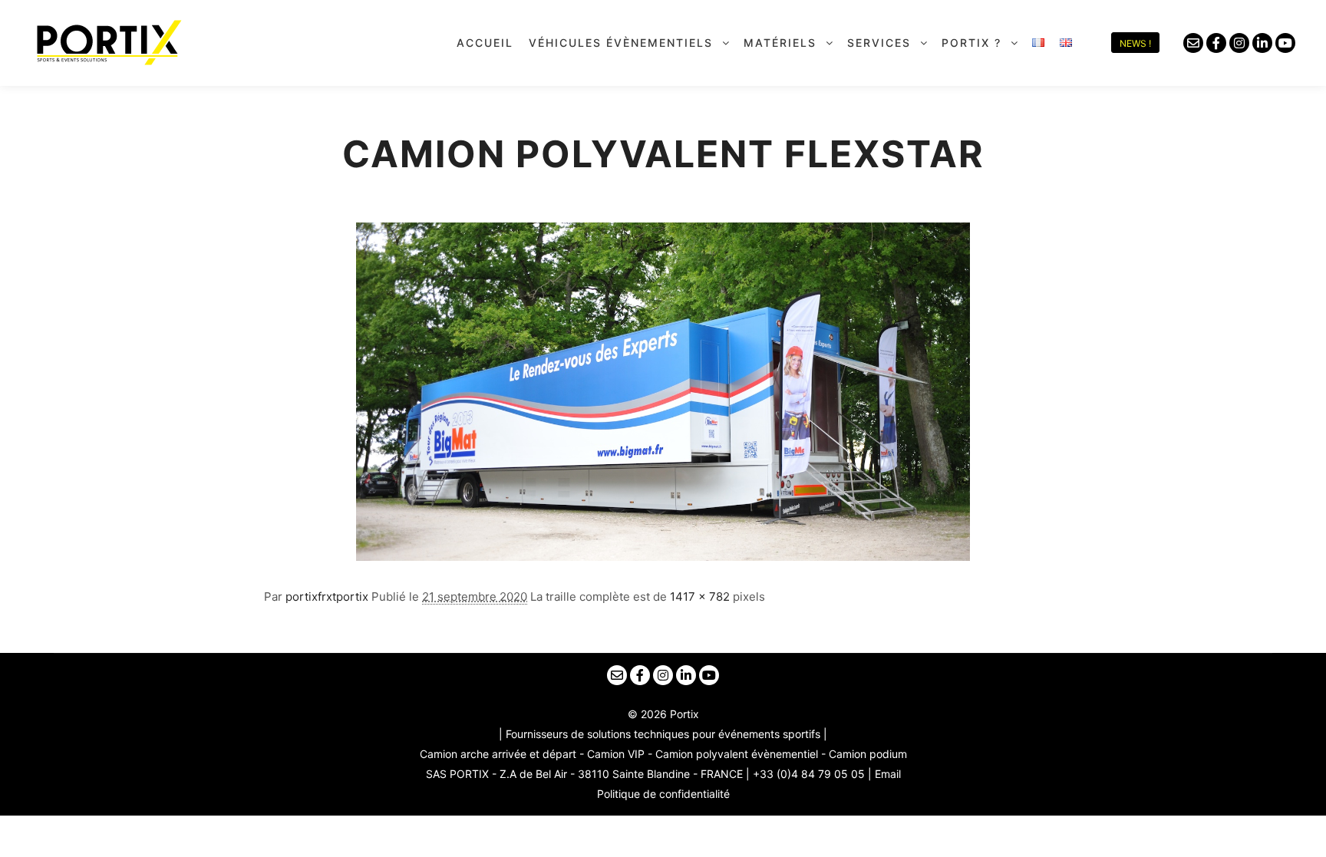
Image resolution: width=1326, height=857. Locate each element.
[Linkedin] (1262, 43)
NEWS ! (1135, 43)
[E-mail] (1193, 43)
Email (888, 773)
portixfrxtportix (326, 596)
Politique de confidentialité (663, 793)
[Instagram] (1239, 43)
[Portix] (107, 42)
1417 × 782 (700, 596)
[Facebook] (1216, 43)
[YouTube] (1285, 43)
